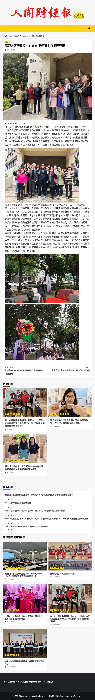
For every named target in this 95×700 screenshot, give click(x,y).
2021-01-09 (11, 50)
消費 (11, 610)
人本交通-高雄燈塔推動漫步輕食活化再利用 (71, 369)
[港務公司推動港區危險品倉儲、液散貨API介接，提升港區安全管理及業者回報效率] (25, 556)
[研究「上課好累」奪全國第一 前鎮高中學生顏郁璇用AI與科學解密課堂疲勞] (25, 448)
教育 (7, 42)
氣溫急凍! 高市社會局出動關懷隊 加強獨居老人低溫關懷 (25, 370)
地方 (7, 414)
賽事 (21, 414)
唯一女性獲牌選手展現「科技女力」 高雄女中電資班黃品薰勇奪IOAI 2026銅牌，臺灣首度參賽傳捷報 (25, 423)
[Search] (89, 28)
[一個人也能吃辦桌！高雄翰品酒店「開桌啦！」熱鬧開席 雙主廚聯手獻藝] (25, 598)
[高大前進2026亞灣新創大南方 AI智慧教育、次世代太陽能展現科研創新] (70, 402)
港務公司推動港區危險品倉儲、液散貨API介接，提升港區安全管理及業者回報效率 (39, 495)
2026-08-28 (56, 426)
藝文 (67, 414)
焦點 (16, 414)
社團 (21, 460)
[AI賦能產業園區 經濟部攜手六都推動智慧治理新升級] (25, 643)
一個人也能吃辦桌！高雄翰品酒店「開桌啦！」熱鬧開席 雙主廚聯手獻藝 (35, 510)
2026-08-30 (11, 429)
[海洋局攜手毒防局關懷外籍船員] (70, 556)
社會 (16, 567)
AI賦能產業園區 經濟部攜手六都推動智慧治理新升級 (26, 526)
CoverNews (64, 696)
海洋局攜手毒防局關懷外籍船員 (18, 503)
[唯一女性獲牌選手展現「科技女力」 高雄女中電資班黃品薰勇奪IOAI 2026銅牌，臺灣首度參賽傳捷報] (25, 402)
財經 (21, 567)
